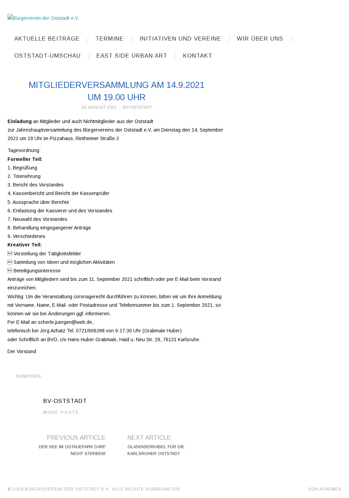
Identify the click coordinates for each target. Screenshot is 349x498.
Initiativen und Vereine (180, 38)
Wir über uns (260, 38)
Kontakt (197, 55)
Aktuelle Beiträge (47, 38)
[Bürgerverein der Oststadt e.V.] (43, 17)
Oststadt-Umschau (47, 55)
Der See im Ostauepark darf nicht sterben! (72, 450)
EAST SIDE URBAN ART (131, 55)
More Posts (61, 412)
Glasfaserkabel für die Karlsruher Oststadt (155, 450)
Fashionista (292, 489)
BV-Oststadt (137, 107)
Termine (109, 38)
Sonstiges (28, 376)
